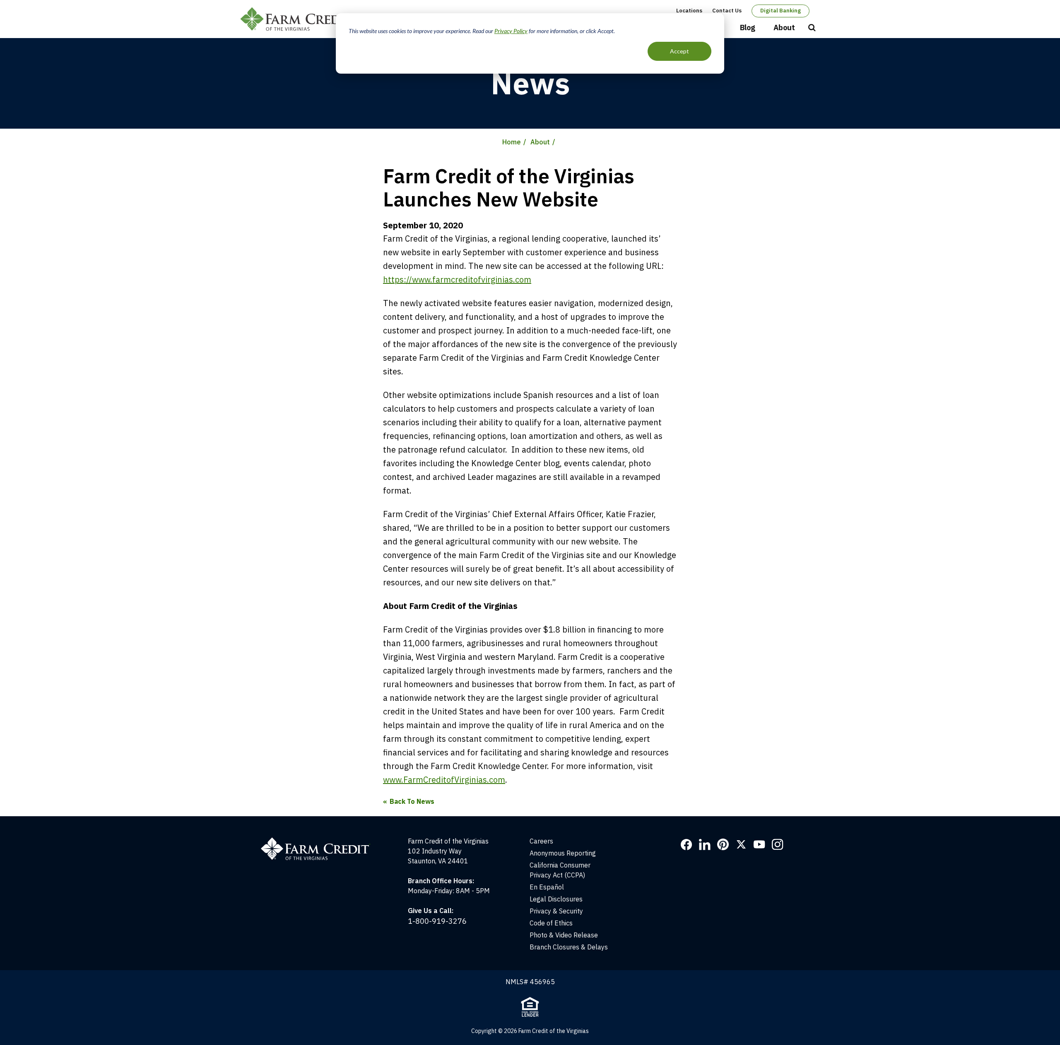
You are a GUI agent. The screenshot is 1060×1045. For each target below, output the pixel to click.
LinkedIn (705, 844)
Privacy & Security (556, 911)
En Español (547, 887)
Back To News (412, 801)
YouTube (759, 844)
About (784, 27)
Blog (747, 27)
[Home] (320, 841)
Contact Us (727, 10)
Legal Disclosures (556, 899)
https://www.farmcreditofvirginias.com (457, 279)
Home (511, 142)
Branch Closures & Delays (569, 947)
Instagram (777, 844)
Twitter (741, 844)
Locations (689, 10)
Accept (679, 51)
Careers (541, 841)
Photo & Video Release (564, 935)
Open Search (812, 28)
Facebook (686, 844)
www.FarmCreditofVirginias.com (444, 779)
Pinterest (723, 844)
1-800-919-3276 (437, 921)
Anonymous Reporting (563, 853)
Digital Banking (780, 10)
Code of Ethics (551, 923)
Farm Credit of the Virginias (299, 19)
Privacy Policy (511, 30)
